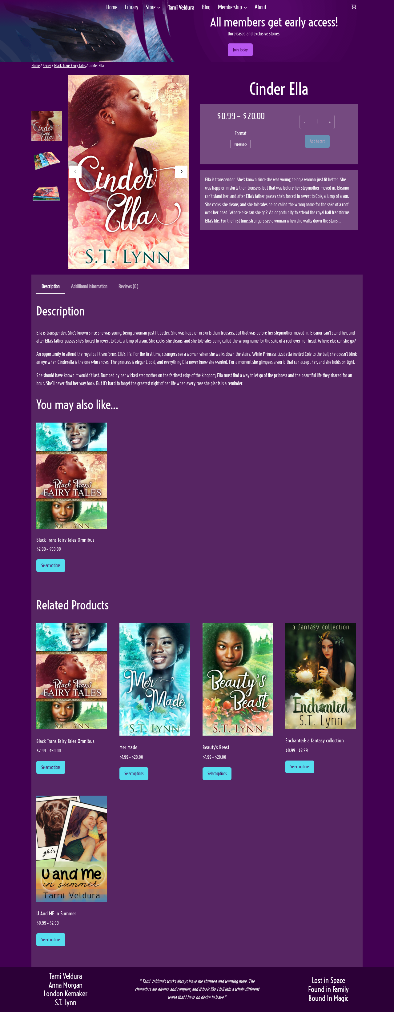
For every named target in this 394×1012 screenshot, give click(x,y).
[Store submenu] (159, 7)
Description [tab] (51, 286)
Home (35, 65)
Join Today (240, 50)
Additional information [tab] (89, 286)
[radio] (240, 144)
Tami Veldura (181, 7)
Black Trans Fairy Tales (70, 65)
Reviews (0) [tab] (128, 286)
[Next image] (181, 172)
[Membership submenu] (245, 7)
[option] (46, 159)
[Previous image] (75, 172)
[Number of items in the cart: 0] (353, 6)
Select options (50, 565)
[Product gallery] (128, 172)
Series (47, 65)
